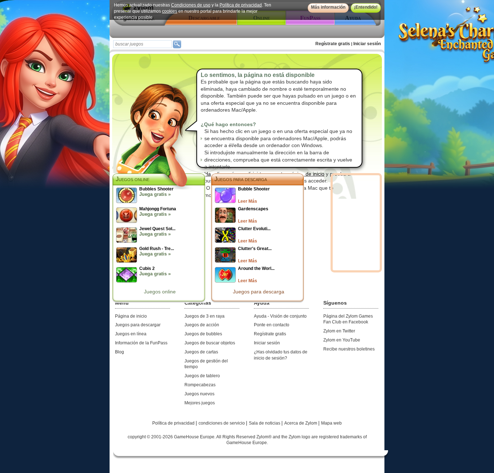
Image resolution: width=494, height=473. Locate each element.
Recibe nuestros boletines (349, 349)
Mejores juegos (199, 402)
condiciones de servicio (222, 423)
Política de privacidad (241, 5)
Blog (119, 351)
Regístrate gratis (332, 43)
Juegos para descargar (138, 324)
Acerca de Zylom (301, 423)
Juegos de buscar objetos (209, 342)
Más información (328, 7)
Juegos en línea (130, 333)
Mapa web (331, 423)
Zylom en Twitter (339, 331)
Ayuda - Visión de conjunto (280, 316)
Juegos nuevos (199, 393)
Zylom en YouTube (341, 340)
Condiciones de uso (190, 5)
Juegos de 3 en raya (204, 316)
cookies (169, 11)
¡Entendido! (366, 7)
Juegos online (160, 291)
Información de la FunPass (141, 342)
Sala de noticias (265, 423)
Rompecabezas (200, 384)
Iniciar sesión (367, 43)
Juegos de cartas (201, 351)
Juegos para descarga (240, 179)
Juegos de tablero (202, 375)
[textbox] (142, 44)
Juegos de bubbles (203, 333)
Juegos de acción (201, 324)
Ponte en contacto (271, 324)
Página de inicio (131, 316)
